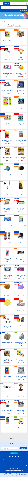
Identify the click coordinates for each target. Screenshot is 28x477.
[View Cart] (26, 4)
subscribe (23, 448)
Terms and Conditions (10, 475)
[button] (1, 1)
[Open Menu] (2, 4)
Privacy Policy (18, 475)
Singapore (13, 453)
